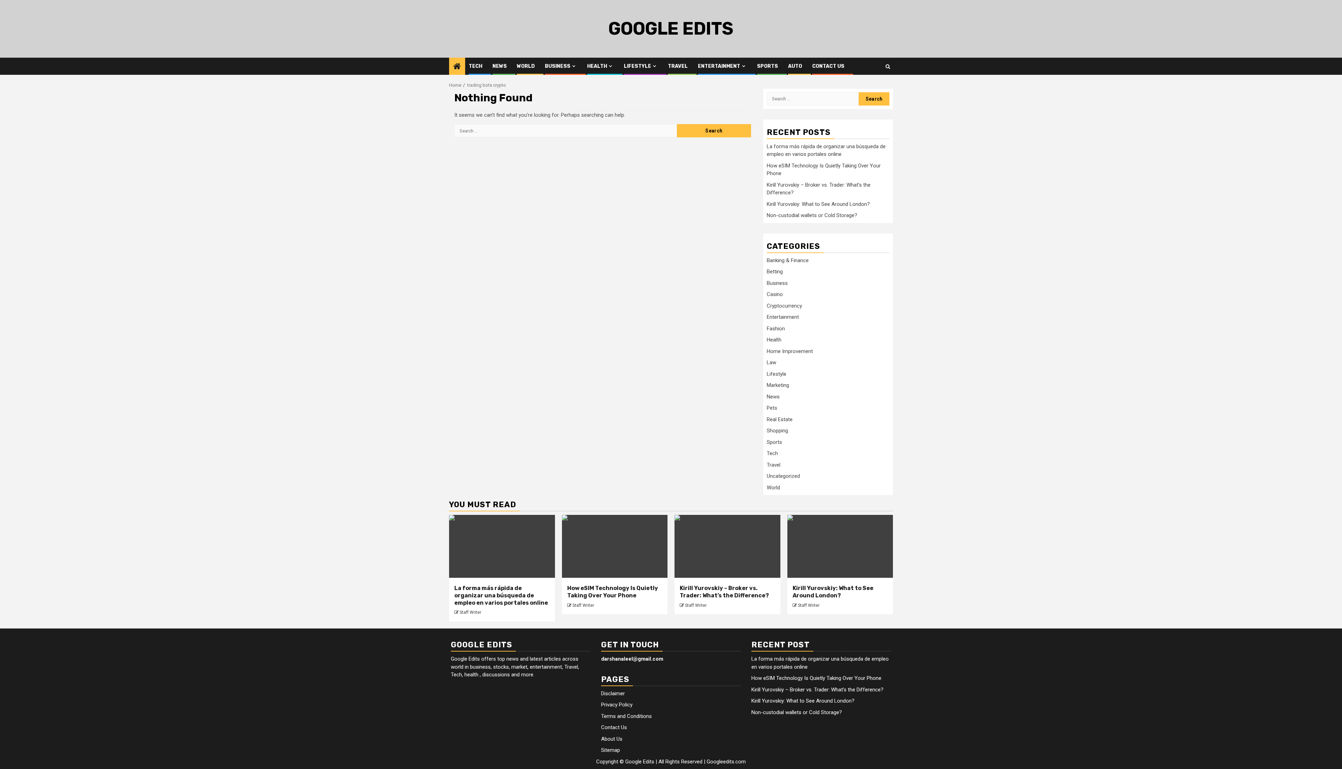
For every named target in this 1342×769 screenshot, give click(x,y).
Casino (775, 295)
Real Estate (780, 419)
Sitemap (610, 750)
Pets (772, 408)
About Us (611, 739)
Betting (775, 272)
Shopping (777, 431)
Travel (678, 66)
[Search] (887, 66)
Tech (475, 66)
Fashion (776, 328)
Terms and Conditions (626, 716)
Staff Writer (470, 612)
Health (597, 66)
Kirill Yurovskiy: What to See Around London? (818, 204)
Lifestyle (637, 66)
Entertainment (719, 66)
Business (557, 66)
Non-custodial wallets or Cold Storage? (812, 216)
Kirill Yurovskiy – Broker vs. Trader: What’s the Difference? (724, 592)
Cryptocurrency (784, 306)
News (499, 66)
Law (771, 363)
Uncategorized (783, 476)
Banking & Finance (788, 260)
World (526, 66)
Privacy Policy (617, 705)
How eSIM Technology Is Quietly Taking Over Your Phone (612, 592)
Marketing (778, 385)
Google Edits (671, 28)
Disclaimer (613, 693)
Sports (767, 66)
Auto (795, 66)
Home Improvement (790, 351)
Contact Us (828, 66)
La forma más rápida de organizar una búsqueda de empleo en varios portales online (501, 595)
